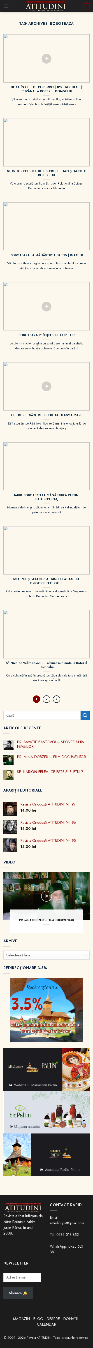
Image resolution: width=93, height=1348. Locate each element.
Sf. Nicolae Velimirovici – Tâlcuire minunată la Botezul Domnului (46, 665)
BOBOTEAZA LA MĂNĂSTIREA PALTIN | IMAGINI (46, 255)
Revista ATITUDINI (39, 1337)
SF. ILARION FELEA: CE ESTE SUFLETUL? (50, 772)
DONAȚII (70, 1318)
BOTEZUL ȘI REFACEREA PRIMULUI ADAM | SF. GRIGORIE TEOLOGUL (46, 581)
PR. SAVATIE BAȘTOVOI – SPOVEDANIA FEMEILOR (50, 744)
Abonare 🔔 (18, 1293)
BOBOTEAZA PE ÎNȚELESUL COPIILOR (46, 335)
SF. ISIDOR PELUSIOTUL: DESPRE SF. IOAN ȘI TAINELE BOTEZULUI (46, 173)
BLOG (38, 1318)
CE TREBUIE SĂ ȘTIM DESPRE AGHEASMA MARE (46, 415)
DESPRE (53, 1318)
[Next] (56, 699)
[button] (6, 6)
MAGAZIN (21, 1318)
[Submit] (85, 715)
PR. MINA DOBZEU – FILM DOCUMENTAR (51, 757)
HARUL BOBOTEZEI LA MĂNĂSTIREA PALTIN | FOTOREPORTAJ (46, 497)
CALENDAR (46, 1324)
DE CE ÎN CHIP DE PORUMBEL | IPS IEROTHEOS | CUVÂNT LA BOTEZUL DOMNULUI (46, 89)
